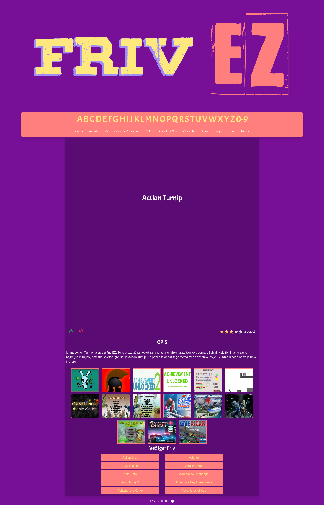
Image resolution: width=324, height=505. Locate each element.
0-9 (242, 119)
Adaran (194, 457)
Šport (205, 131)
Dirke (148, 131)
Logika (219, 131)
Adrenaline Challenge (193, 474)
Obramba (189, 131)
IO (106, 131)
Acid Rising (130, 465)
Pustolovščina (167, 131)
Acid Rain (130, 474)
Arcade (94, 131)
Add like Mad (194, 465)
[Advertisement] (36, 196)
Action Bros (130, 457)
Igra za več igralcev (126, 131)
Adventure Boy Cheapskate (194, 482)
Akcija (79, 131)
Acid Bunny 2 (130, 482)
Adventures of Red (194, 490)
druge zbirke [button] (238, 131)
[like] (71, 332)
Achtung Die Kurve (130, 490)
